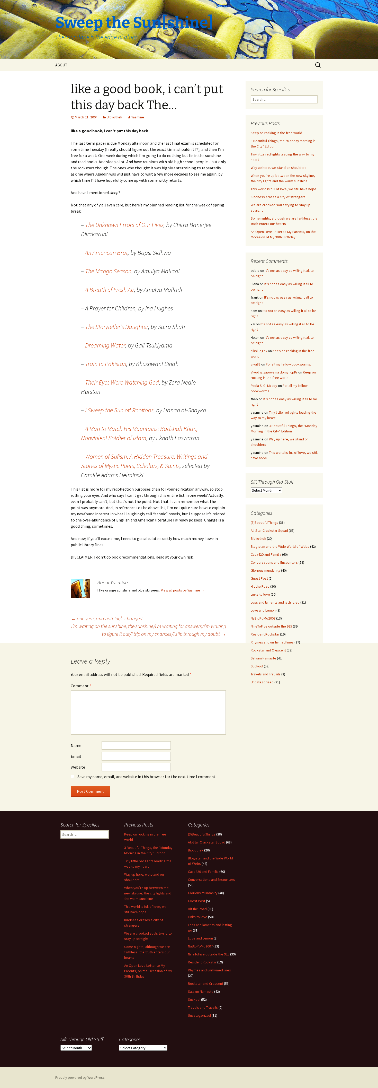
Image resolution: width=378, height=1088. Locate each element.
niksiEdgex (259, 351)
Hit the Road (260, 586)
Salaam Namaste (263, 658)
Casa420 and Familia (266, 554)
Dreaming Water (105, 345)
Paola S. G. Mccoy (264, 385)
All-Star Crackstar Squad (269, 530)
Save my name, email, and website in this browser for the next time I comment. (146, 776)
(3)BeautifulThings (264, 522)
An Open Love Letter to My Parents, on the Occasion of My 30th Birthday (148, 971)
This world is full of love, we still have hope (283, 189)
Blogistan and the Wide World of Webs (280, 546)
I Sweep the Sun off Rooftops (119, 410)
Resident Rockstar (265, 634)
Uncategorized (262, 682)
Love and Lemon (263, 610)
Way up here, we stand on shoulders (279, 167)
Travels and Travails (266, 674)
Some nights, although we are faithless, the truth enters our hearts (147, 952)
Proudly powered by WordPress (80, 1077)
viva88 (255, 364)
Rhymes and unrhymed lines (272, 642)
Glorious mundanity (265, 570)
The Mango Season (108, 271)
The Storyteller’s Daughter (116, 327)
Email (76, 756)
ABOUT (61, 65)
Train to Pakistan (105, 364)
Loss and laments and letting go (275, 602)
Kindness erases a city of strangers (278, 197)
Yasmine (137, 117)
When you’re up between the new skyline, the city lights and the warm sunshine (147, 893)
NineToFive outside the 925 (271, 626)
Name (76, 745)
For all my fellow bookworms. (288, 364)
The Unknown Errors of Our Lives (124, 225)
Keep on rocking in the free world (276, 132)
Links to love (260, 594)
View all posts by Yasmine (182, 590)
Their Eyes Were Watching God (122, 382)
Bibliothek (114, 117)
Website (78, 767)
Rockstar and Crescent (268, 650)
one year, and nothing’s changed (106, 618)
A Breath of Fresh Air (109, 290)
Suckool (257, 666)
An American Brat (106, 253)
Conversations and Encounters (274, 562)
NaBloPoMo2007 (263, 618)
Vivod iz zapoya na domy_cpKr (274, 372)
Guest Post (259, 578)
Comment (81, 685)
